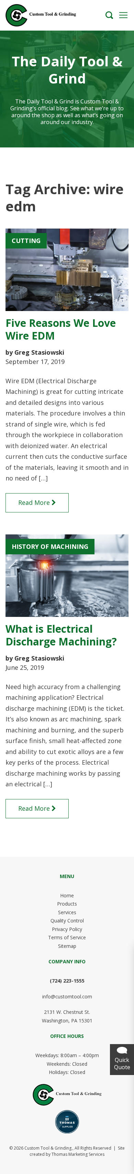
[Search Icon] (109, 15)
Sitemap (67, 946)
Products (67, 903)
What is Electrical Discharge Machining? (61, 635)
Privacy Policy (67, 929)
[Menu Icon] (123, 15)
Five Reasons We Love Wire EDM (60, 329)
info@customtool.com (67, 996)
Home (67, 895)
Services (67, 912)
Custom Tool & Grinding (47, 1148)
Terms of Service (67, 937)
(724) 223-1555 (67, 980)
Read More (34, 502)
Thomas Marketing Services (78, 1154)
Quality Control (67, 920)
